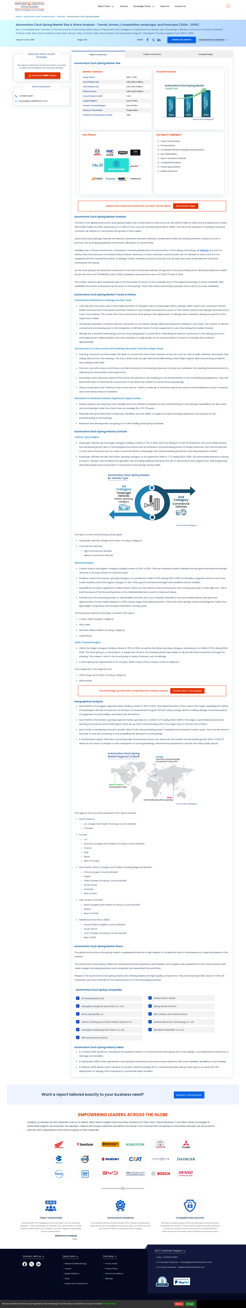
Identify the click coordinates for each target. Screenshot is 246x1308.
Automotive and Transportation (39, 16)
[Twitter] (31, 1264)
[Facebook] (24, 1264)
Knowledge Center (142, 6)
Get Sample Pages (185, 206)
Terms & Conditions (114, 1273)
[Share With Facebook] (147, 40)
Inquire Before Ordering (212, 39)
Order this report (181, 39)
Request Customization (189, 1094)
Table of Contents (152, 54)
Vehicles (61, 16)
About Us (164, 6)
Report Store (104, 6)
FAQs (66, 1278)
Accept (190, 1304)
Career (67, 1268)
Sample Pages (206, 54)
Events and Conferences (76, 1283)
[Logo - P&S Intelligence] (30, 6)
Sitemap (109, 1278)
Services (124, 6)
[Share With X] (153, 39)
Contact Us (180, 6)
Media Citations (71, 1273)
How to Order (111, 1263)
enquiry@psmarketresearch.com (33, 101)
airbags (204, 250)
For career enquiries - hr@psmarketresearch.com (180, 1267)
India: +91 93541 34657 (167, 1257)
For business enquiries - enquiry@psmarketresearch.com (184, 1262)
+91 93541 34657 (26, 96)
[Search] (228, 6)
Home (19, 16)
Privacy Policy (111, 1268)
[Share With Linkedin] (159, 39)
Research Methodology (75, 1263)
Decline (179, 1304)
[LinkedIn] (38, 1264)
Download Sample (44, 75)
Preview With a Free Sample (187, 690)
